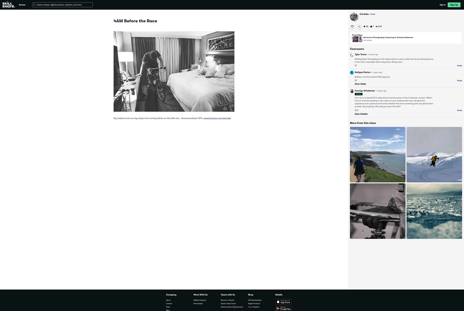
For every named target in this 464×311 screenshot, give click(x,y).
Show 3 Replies (361, 114)
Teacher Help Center (228, 303)
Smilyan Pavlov (363, 72)
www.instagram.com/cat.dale (217, 118)
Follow (372, 14)
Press (168, 307)
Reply (459, 65)
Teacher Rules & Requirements (232, 307)
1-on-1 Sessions (253, 307)
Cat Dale (364, 14)
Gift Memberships (254, 300)
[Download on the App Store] (286, 302)
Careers (169, 303)
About (168, 300)
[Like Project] (352, 26)
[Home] (8, 4)
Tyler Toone (361, 54)
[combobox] (62, 4)
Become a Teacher (227, 300)
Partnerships (198, 303)
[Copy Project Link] (359, 26)
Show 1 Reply (360, 84)
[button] (27, 4)
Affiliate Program (199, 300)
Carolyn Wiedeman (365, 91)
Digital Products (254, 303)
